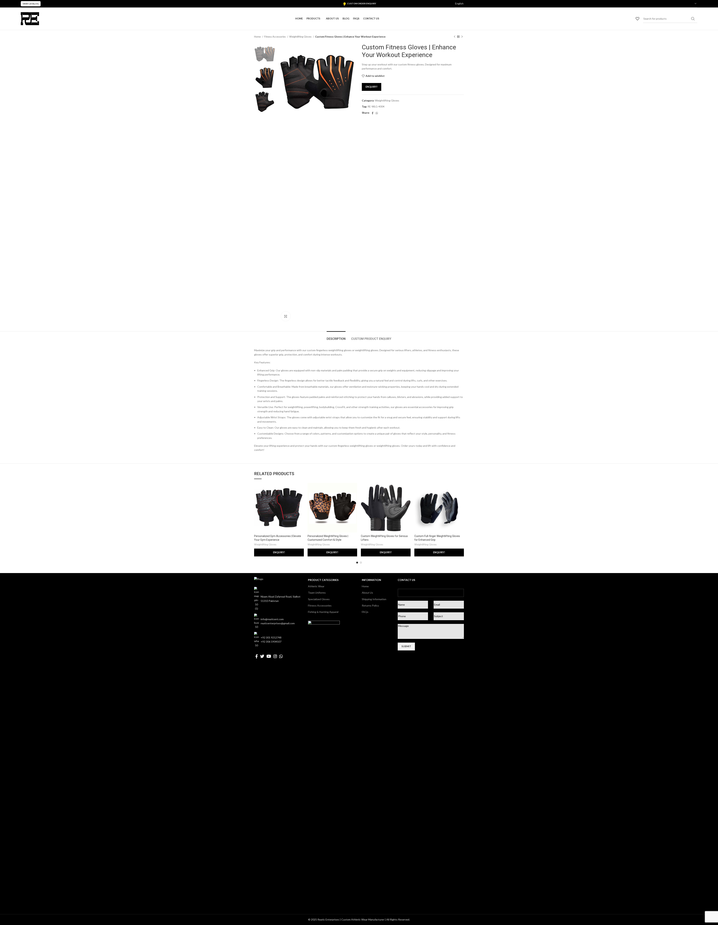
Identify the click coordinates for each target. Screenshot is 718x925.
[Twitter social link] (262, 656)
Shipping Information (374, 599)
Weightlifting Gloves (300, 36)
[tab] (336, 337)
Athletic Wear (316, 586)
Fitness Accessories (275, 36)
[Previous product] (454, 37)
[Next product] (462, 37)
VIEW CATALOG (31, 3)
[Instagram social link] (275, 656)
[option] (264, 53)
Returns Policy (370, 605)
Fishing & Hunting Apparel (323, 611)
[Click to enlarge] (285, 316)
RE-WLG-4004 (376, 106)
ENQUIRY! (372, 86)
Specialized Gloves (319, 599)
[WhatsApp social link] (377, 113)
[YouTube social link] (268, 656)
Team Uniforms (317, 592)
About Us (367, 592)
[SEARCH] (693, 18)
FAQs (365, 611)
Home (257, 36)
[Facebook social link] (373, 113)
